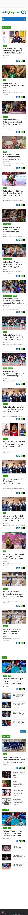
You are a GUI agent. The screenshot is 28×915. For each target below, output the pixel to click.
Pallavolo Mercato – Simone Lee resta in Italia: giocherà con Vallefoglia (11, 230)
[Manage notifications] (2, 912)
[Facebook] (17, 61)
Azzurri (5, 675)
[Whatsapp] (22, 61)
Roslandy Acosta (7, 308)
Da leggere (9, 259)
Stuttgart (16, 416)
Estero (5, 45)
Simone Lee (16, 57)
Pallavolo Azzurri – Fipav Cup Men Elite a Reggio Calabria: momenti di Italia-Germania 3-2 (13, 681)
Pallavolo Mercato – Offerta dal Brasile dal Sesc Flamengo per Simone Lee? (12, 122)
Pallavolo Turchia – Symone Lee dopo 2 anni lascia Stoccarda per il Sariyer (13, 374)
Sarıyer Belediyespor (17, 344)
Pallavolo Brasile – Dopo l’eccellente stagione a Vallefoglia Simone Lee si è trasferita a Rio (13, 51)
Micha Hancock (12, 271)
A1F (4, 80)
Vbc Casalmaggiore (7, 273)
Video (5, 151)
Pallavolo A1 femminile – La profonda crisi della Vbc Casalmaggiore (13, 264)
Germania (6, 416)
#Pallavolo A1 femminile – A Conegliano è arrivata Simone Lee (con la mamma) (13, 519)
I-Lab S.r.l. (13, 913)
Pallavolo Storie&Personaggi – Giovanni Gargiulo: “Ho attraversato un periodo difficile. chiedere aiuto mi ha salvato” (18, 783)
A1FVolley (6, 92)
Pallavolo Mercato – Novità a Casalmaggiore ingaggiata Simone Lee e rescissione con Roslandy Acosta (13, 302)
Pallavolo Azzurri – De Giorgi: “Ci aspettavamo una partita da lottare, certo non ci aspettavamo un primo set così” (19, 722)
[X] (19, 61)
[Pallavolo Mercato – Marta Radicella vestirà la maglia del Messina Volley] (6, 802)
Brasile (5, 57)
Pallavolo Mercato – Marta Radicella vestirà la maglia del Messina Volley (18, 801)
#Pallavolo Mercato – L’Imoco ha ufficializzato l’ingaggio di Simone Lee (13, 593)
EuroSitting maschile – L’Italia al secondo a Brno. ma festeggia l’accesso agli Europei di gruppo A (18, 792)
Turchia (10, 346)
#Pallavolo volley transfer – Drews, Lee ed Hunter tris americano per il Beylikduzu (14, 444)
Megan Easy (21, 488)
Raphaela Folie (18, 563)
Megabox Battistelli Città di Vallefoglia (16, 92)
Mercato (5, 116)
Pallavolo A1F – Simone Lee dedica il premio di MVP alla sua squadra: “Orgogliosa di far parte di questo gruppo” (13, 195)
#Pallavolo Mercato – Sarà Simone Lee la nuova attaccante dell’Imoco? (12, 632)
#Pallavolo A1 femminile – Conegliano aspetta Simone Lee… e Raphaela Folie (13, 557)
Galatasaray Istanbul (8, 344)
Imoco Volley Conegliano (14, 488)
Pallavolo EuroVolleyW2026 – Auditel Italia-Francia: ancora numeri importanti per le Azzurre (18, 848)
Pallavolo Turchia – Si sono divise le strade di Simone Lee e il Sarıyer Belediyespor (13, 338)
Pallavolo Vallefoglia (8, 236)
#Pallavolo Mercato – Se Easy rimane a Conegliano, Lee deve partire (13, 482)
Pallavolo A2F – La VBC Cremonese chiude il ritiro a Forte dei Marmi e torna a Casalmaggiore (14, 759)
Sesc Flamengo (11, 57)
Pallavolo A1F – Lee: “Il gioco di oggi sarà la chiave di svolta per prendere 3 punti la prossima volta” (12, 158)
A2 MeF (5, 754)
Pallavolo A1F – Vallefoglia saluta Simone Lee (13, 85)
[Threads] (24, 61)
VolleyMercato (19, 129)
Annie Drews (7, 451)
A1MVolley (6, 525)
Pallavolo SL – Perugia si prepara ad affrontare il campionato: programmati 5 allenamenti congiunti (19, 774)
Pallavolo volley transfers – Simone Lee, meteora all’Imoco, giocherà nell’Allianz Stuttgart (13, 410)
